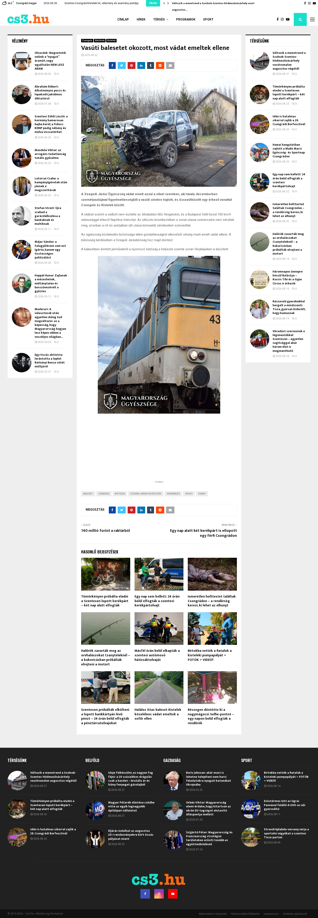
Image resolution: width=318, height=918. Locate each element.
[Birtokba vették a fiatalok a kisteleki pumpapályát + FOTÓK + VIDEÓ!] (251, 780)
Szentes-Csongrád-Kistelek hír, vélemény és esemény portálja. (101, 3)
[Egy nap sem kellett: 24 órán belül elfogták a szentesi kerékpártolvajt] (259, 182)
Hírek (141, 19)
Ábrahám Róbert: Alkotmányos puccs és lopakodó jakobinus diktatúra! (50, 92)
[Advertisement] (159, 452)
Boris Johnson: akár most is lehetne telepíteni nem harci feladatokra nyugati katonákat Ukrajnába (208, 778)
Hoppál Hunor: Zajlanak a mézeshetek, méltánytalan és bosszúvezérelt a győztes (51, 283)
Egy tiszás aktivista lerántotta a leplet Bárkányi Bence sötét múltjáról (50, 360)
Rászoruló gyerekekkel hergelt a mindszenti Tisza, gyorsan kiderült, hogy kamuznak (289, 307)
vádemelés (173, 493)
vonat (202, 493)
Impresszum (271, 913)
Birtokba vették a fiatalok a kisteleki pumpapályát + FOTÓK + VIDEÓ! (210, 655)
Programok (185, 19)
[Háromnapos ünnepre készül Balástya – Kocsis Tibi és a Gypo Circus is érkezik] (259, 279)
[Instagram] (283, 19)
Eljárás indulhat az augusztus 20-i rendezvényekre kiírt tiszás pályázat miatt (130, 834)
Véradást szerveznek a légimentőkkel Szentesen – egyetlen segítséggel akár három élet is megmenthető (289, 341)
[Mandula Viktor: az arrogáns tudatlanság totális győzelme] (21, 158)
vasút (189, 493)
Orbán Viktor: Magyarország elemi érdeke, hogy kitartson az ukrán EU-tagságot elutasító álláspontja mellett (208, 808)
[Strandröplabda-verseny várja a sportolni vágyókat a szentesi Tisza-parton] (251, 837)
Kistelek (111, 40)
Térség (159, 19)
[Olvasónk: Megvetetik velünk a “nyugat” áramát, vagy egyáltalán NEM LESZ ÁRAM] (21, 60)
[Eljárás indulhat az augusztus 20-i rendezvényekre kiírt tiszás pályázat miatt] (95, 838)
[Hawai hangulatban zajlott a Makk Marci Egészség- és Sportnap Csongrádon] (259, 152)
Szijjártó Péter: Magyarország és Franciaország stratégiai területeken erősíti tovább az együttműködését (209, 838)
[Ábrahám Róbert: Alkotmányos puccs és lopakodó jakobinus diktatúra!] (21, 94)
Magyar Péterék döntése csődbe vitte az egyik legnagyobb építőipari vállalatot (131, 806)
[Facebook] (279, 19)
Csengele (87, 40)
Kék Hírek (99, 40)
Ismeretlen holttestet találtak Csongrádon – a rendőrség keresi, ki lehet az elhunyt (212, 601)
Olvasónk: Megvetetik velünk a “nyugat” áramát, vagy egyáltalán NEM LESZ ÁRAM (50, 60)
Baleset (88, 493)
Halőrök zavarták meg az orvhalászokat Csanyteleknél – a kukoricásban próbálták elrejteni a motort (105, 657)
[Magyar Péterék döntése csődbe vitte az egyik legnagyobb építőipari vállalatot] (95, 810)
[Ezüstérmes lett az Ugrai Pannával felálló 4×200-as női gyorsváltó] (251, 809)
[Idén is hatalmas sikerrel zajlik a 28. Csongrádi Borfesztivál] (259, 124)
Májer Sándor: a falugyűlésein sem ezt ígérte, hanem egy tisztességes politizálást (50, 249)
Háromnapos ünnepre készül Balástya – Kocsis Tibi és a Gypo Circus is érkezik (288, 277)
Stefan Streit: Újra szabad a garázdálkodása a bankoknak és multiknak (48, 216)
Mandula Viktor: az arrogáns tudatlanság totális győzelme (50, 154)
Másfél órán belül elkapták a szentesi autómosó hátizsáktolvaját (157, 655)
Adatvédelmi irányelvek (213, 913)
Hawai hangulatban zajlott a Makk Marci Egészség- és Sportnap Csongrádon (289, 150)
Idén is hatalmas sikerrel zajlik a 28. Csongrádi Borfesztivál (289, 120)
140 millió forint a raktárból (105, 531)
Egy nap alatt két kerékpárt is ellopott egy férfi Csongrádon (203, 533)
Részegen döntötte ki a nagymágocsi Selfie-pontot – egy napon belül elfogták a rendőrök (211, 716)
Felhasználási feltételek (245, 913)
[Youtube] (289, 19)
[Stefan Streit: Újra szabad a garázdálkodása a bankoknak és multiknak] (21, 216)
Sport (208, 19)
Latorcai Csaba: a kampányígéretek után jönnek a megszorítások (51, 184)
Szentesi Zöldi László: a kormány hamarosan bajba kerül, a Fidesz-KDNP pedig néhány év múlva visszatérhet (51, 124)
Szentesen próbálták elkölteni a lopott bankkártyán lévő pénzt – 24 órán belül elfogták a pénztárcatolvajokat (105, 716)
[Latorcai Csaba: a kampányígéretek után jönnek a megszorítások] (21, 186)
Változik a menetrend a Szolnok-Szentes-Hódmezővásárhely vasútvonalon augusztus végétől (289, 60)
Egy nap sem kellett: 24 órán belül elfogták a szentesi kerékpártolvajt (157, 601)
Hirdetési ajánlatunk (295, 913)
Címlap (123, 19)
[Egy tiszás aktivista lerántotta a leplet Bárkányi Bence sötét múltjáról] (21, 362)
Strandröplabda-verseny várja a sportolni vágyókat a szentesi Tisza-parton (286, 833)
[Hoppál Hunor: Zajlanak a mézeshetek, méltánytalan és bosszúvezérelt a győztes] (21, 283)
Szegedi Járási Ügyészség (145, 493)
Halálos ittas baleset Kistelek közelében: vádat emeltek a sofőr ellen (158, 714)
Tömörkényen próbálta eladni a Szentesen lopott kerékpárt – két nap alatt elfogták (104, 601)
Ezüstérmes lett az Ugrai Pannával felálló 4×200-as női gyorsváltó (284, 804)
